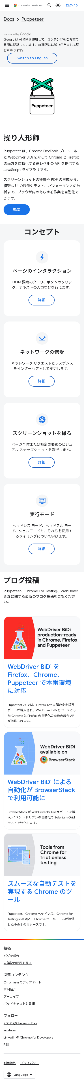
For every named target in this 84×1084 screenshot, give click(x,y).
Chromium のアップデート (22, 982)
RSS (6, 1045)
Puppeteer (33, 19)
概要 (16, 209)
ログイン (72, 5)
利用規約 (10, 1063)
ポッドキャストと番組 (19, 1004)
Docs (9, 19)
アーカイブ (11, 997)
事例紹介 (10, 989)
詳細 (41, 300)
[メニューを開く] (7, 5)
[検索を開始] (49, 5)
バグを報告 (11, 956)
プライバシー (29, 1063)
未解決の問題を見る (18, 963)
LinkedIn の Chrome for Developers (28, 1037)
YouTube (9, 1030)
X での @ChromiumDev (20, 1023)
